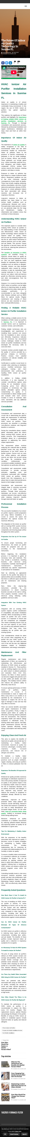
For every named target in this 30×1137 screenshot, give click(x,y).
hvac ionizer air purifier (9, 1028)
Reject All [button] (24, 1134)
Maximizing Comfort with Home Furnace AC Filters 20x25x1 (18, 1085)
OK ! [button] (5, 1134)
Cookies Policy (18, 1131)
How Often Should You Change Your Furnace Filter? (18, 1096)
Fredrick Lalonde (7, 52)
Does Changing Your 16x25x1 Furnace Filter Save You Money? (18, 1074)
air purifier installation (8, 1033)
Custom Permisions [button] (14, 1134)
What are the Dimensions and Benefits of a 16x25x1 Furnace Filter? (17, 1064)
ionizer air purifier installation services (12, 1030)
